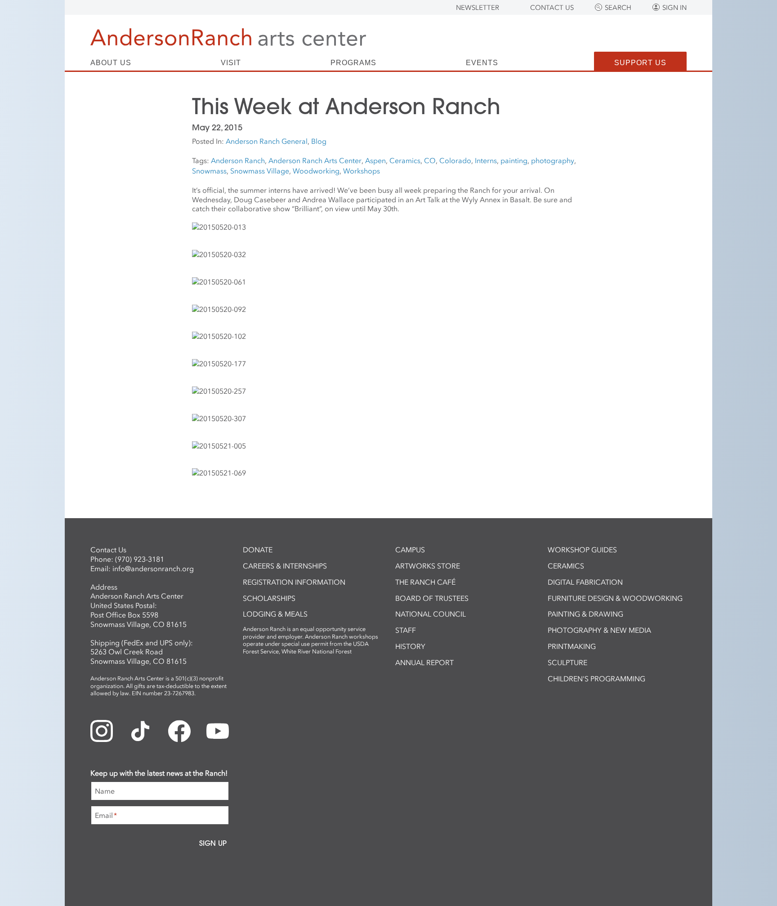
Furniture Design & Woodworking (615, 598)
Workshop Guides (582, 549)
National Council (430, 613)
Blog (318, 141)
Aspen (375, 160)
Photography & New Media (599, 630)
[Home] (228, 37)
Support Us (640, 63)
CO (430, 160)
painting (513, 160)
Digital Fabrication (585, 581)
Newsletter (477, 8)
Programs (353, 63)
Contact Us (552, 8)
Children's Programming (596, 678)
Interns (486, 160)
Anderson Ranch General (267, 141)
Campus (410, 549)
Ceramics (404, 160)
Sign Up (213, 843)
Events (482, 63)
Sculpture (567, 662)
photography (552, 160)
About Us (110, 63)
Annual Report (424, 662)
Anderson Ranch (238, 160)
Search (618, 8)
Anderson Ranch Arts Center (315, 160)
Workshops (361, 170)
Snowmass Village (259, 170)
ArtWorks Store (427, 565)
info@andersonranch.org (153, 568)
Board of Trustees (432, 598)
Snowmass (209, 170)
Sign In (674, 8)
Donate (257, 549)
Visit (231, 63)
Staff (405, 630)
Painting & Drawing (585, 613)
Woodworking (316, 170)
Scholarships (269, 598)
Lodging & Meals (275, 613)
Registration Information (294, 581)
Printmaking (572, 646)
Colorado (455, 160)
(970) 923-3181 (139, 559)
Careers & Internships (285, 565)
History (410, 646)
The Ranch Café (425, 581)
